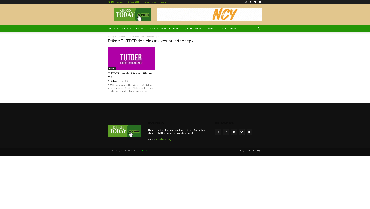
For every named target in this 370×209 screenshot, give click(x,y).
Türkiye (152, 28)
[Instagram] (246, 2)
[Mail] (250, 2)
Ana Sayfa (112, 36)
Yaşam (198, 28)
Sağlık (210, 28)
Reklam (154, 2)
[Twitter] (255, 2)
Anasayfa (113, 28)
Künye (146, 2)
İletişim (163, 2)
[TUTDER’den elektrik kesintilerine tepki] (131, 58)
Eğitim (186, 28)
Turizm (232, 28)
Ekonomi (125, 28)
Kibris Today (113, 81)
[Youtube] (260, 2)
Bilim (175, 28)
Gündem (139, 28)
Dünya (164, 28)
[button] (258, 28)
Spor (221, 28)
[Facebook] (241, 2)
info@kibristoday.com (166, 139)
